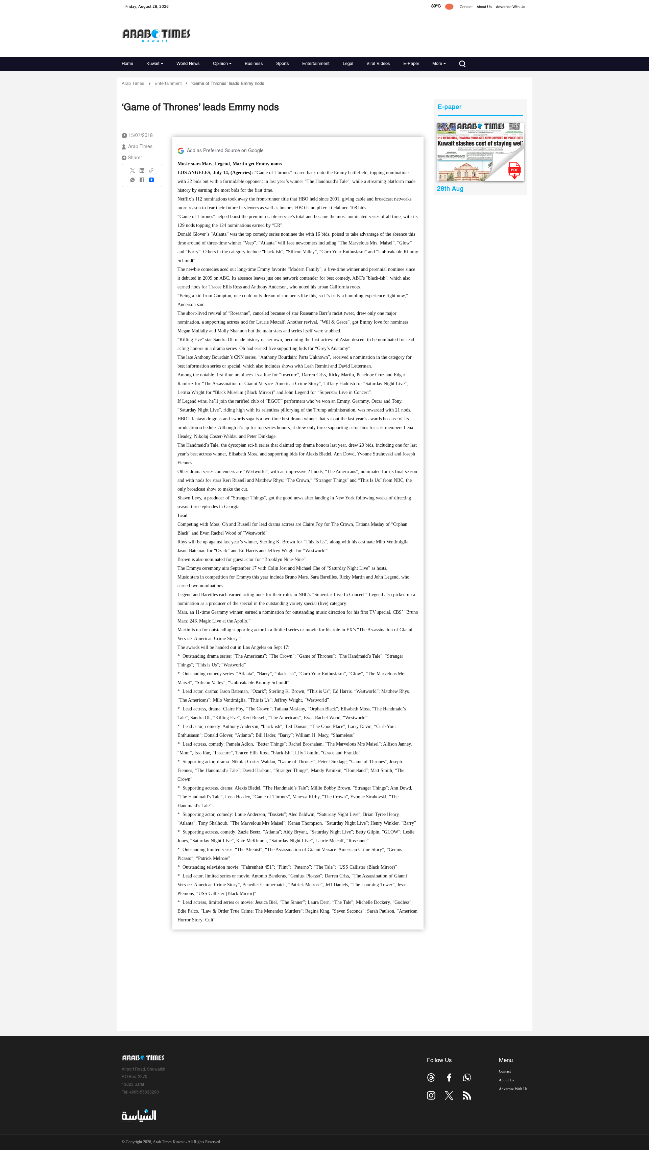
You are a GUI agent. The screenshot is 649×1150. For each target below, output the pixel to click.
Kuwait (153, 64)
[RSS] (467, 1095)
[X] (133, 172)
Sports (282, 64)
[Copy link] (151, 172)
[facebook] (142, 182)
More (437, 64)
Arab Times (133, 83)
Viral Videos (378, 64)
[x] (449, 1095)
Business (254, 64)
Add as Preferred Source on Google (225, 150)
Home (127, 64)
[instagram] (431, 1095)
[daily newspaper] (480, 152)
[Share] (151, 180)
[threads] (431, 1077)
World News (188, 64)
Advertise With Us (510, 7)
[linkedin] (142, 173)
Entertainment (316, 64)
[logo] (156, 35)
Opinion (220, 64)
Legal (348, 64)
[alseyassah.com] (138, 1116)
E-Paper (411, 64)
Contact (466, 7)
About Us (484, 7)
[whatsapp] (133, 182)
